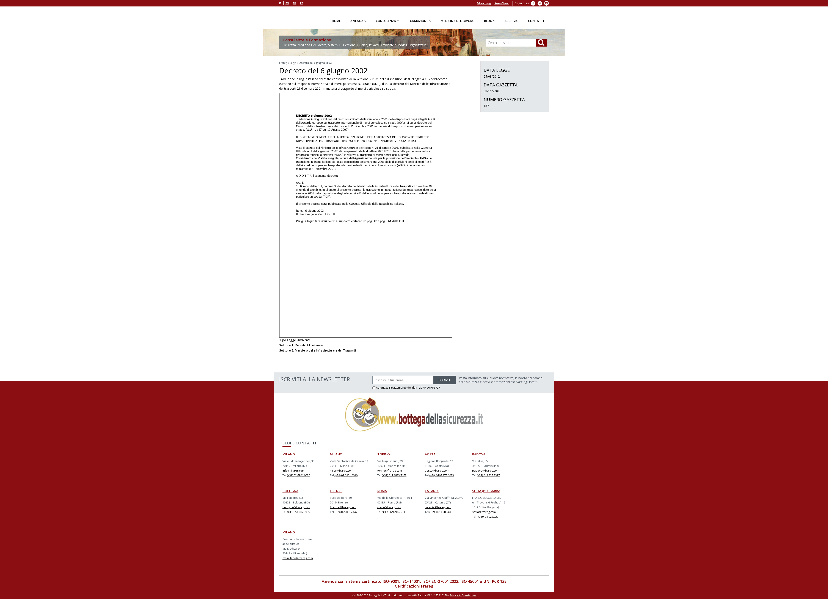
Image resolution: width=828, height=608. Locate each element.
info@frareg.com (293, 470)
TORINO (383, 454)
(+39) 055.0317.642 (346, 512)
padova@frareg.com (485, 470)
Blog (488, 21)
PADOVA (478, 454)
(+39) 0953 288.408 (440, 512)
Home (336, 21)
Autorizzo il (383, 387)
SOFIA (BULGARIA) (486, 491)
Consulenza (386, 21)
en (287, 3)
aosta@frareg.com (437, 470)
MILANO (288, 454)
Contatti (536, 21)
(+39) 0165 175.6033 (441, 475)
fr (294, 3)
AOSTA (430, 454)
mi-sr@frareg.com (341, 470)
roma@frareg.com (389, 507)
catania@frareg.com (438, 507)
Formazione (418, 21)
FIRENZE (336, 491)
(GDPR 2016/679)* (429, 387)
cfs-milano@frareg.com (297, 558)
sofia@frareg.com (484, 512)
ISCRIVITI (444, 380)
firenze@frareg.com (343, 507)
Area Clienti (501, 3)
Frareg (283, 63)
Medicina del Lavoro (458, 21)
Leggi (293, 63)
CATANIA (432, 491)
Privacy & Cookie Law (463, 595)
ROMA (382, 491)
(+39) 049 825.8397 (488, 475)
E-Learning (484, 3)
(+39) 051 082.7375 (298, 512)
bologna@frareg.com (296, 507)
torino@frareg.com (389, 470)
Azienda (356, 21)
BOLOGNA (290, 491)
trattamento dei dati (404, 387)
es (301, 3)
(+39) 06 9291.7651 (393, 512)
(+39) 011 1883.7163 (394, 475)
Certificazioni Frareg (414, 586)
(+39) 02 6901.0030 (298, 475)
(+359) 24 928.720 (487, 517)
